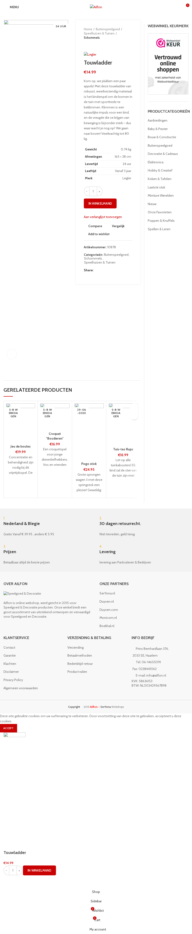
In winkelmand (100, 203)
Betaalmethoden (79, 655)
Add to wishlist (99, 234)
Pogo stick (89, 464)
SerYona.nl (107, 593)
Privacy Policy (13, 680)
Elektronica (155, 162)
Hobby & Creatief (160, 170)
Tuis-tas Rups (123, 449)
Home (88, 29)
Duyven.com (109, 610)
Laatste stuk (156, 187)
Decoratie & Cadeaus (163, 154)
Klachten (10, 664)
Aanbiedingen (157, 120)
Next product (95, 44)
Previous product (86, 44)
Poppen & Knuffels (161, 220)
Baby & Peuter (158, 129)
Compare (95, 226)
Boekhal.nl (107, 626)
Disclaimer (11, 672)
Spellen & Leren (159, 229)
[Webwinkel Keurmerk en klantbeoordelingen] (168, 63)
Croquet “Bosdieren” (55, 436)
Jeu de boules (21, 446)
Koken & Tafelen (159, 179)
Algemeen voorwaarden (21, 688)
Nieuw (152, 204)
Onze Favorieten (160, 212)
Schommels (92, 37)
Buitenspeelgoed (108, 29)
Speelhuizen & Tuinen (99, 33)
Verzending (75, 647)
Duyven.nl (107, 601)
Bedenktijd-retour (80, 664)
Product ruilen (77, 672)
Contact (9, 647)
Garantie (10, 655)
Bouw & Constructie (162, 137)
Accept (8, 728)
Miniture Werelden (161, 195)
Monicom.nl (108, 618)
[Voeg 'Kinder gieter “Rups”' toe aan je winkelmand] (134, 416)
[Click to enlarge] (11, 354)
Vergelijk (118, 226)
